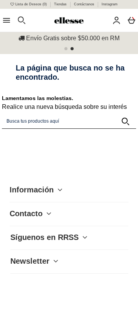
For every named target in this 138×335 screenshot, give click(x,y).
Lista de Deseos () (31, 4)
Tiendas (61, 4)
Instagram (110, 4)
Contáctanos (84, 4)
